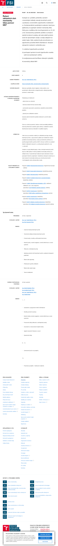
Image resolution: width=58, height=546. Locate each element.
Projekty (41, 394)
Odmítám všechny (45, 538)
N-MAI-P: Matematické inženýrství (35, 165)
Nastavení (45, 541)
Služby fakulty (6, 443)
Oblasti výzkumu (43, 384)
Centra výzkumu (43, 387)
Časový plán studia (25, 387)
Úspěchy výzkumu (43, 382)
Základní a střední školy (8, 440)
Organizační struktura (26, 440)
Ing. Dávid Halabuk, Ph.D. (28, 288)
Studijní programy (25, 382)
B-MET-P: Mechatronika (32, 174)
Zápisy (4, 389)
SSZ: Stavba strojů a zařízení (36, 198)
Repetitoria (23, 424)
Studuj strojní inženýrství (8, 380)
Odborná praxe (24, 394)
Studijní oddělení (25, 421)
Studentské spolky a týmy (27, 397)
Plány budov (24, 463)
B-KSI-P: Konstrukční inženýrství (34, 171)
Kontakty (5, 414)
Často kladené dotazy (8, 392)
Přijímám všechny (45, 534)
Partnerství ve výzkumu (8, 433)
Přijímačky (5, 387)
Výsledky (41, 397)
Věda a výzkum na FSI (44, 380)
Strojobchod (24, 448)
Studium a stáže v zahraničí (27, 392)
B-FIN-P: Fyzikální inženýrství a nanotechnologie (38, 178)
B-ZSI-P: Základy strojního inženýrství (36, 202)
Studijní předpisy (25, 384)
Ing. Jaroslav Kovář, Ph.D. (28, 290)
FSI (2, 7)
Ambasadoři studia (7, 384)
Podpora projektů (43, 389)
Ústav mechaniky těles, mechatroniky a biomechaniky (35, 84)
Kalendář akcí (24, 433)
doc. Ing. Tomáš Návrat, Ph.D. (29, 79)
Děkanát (23, 443)
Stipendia (23, 402)
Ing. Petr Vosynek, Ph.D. (28, 222)
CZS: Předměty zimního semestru (37, 187)
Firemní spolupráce (7, 430)
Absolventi (23, 438)
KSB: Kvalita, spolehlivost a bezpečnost (38, 193)
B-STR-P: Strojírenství (32, 191)
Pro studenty (10, 7)
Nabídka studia (6, 382)
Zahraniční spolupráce (8, 438)
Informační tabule (25, 450)
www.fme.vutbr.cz (45, 529)
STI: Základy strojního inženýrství (37, 204)
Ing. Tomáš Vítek (26, 294)
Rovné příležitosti (25, 458)
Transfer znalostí (43, 392)
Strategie (23, 453)
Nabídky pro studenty (26, 399)
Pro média (23, 465)
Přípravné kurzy (6, 399)
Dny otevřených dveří (8, 394)
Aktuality (23, 430)
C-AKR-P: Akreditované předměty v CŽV (36, 183)
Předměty (18, 7)
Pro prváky (23, 389)
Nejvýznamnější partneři (8, 435)
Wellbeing (23, 414)
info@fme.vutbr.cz (45, 531)
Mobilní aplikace (6, 397)
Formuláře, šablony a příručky (28, 407)
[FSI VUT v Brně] (7, 3)
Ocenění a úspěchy (25, 435)
